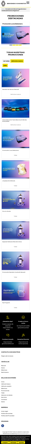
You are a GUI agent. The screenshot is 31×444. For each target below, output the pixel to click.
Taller (5, 65)
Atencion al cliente (6, 395)
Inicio (3, 9)
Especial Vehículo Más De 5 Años (12, 241)
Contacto (4, 399)
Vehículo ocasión (6, 386)
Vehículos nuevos (17, 61)
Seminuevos (5, 372)
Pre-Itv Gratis (6, 211)
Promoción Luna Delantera (10, 150)
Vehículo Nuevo (5, 384)
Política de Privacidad (7, 415)
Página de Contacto (7, 356)
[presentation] (3, 34)
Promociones (5, 390)
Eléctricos (4, 370)
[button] (10, 45)
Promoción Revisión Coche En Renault (13, 272)
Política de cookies (6, 413)
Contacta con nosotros (10, 352)
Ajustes (21, 442)
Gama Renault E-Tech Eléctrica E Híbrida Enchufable (14, 120)
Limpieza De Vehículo (8, 181)
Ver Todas (6, 61)
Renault (3, 365)
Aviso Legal (4, 411)
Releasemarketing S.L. (23, 433)
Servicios (4, 397)
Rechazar (13, 442)
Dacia (3, 368)
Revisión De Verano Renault (10, 89)
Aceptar (5, 442)
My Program (6, 302)
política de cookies (20, 440)
